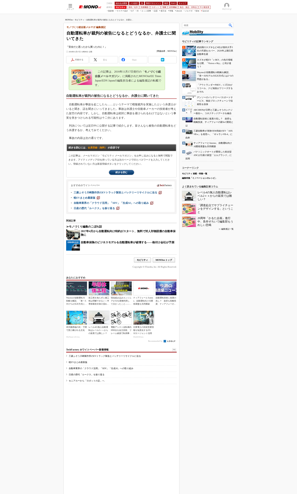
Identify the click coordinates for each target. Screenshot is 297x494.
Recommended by (155, 341)
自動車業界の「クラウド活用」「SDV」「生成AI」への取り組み (101, 368)
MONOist (69, 20)
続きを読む (122, 172)
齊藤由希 (161, 51)
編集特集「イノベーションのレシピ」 (199, 178)
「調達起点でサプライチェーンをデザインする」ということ (215, 209)
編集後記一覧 (227, 229)
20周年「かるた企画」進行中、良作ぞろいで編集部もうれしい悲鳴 (215, 221)
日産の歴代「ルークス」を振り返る (86, 374)
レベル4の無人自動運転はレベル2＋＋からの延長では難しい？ (214, 196)
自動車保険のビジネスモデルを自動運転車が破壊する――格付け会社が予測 (127, 242)
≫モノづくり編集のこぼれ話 (84, 226)
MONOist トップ (164, 260)
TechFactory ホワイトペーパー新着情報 (87, 349)
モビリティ (79, 20)
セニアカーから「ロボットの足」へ (86, 380)
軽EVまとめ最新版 (78, 362)
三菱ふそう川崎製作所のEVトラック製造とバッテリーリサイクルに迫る (105, 356)
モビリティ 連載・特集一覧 (194, 173)
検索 (230, 25)
